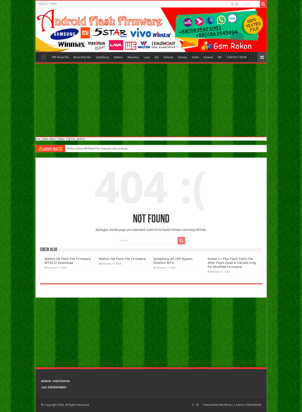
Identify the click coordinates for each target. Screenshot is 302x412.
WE (220, 57)
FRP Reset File (60, 57)
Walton (118, 57)
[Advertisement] (151, 100)
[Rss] (232, 4)
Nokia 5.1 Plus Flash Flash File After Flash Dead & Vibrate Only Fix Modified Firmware (232, 263)
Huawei (208, 57)
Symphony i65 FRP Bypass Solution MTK (173, 261)
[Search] (263, 4)
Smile (195, 57)
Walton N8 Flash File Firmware (122, 259)
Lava (147, 57)
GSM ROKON (253, 404)
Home (43, 56)
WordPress (226, 404)
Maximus (133, 57)
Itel (157, 57)
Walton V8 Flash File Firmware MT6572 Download (67, 261)
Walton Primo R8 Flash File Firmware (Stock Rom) (97, 148)
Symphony (102, 57)
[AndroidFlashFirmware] (151, 30)
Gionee (182, 57)
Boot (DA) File (82, 57)
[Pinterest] (237, 4)
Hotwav (168, 57)
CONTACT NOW (47, 4)
